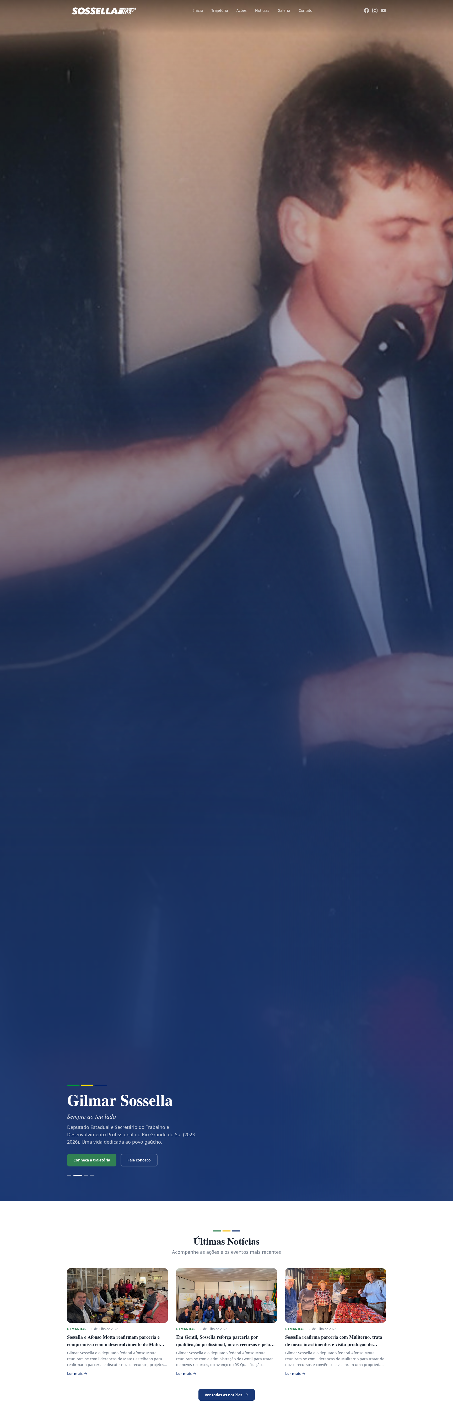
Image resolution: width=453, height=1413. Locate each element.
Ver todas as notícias (223, 1394)
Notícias (262, 10)
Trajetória (219, 10)
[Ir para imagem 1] (69, 1175)
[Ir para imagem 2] (75, 1175)
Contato (305, 10)
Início (198, 10)
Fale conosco (139, 1160)
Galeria (284, 10)
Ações (241, 10)
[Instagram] (375, 10)
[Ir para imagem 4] (92, 1175)
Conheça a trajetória (91, 1160)
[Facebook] (366, 10)
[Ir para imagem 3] (84, 1175)
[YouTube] (383, 10)
